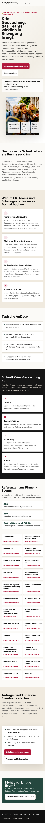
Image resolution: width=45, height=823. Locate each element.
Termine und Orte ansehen (17, 759)
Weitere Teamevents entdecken (20, 797)
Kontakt (27, 818)
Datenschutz (17, 818)
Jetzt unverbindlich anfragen (16, 66)
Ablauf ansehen (10, 73)
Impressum (6, 818)
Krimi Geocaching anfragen (17, 752)
